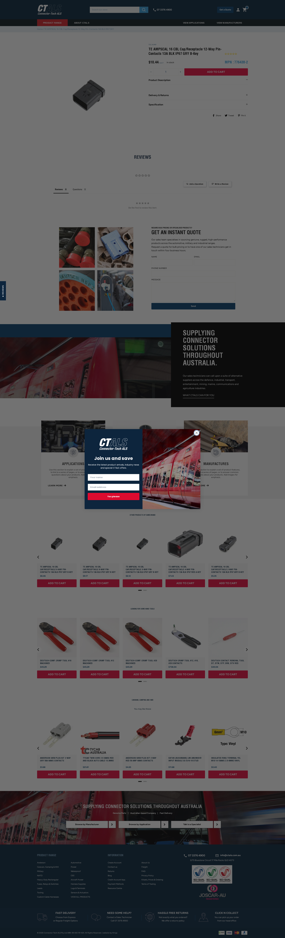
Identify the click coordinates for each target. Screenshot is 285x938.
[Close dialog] (196, 432)
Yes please (113, 496)
